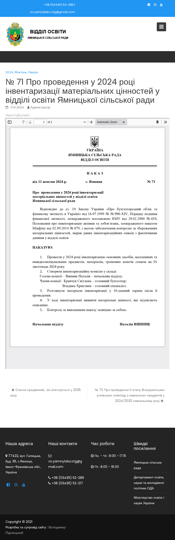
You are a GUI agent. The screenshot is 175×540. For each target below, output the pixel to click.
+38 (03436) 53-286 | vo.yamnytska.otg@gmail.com (52, 8)
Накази (33, 72)
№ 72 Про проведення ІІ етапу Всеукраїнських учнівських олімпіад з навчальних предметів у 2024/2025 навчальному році (130, 395)
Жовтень (21, 72)
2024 (9, 72)
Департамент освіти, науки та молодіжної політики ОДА (149, 482)
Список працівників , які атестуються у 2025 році (45, 393)
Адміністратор (40, 107)
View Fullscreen (17, 115)
